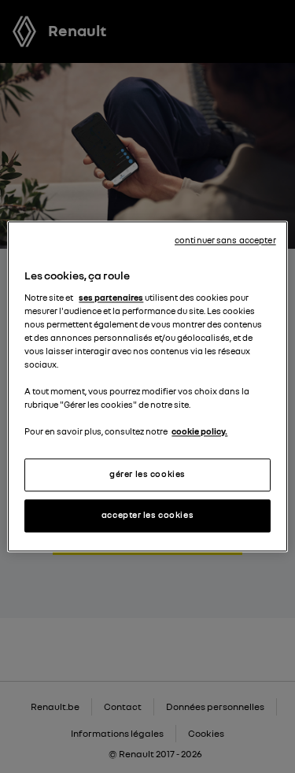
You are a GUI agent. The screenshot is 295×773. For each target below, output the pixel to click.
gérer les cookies (147, 474)
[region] (147, 386)
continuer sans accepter (225, 240)
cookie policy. (199, 432)
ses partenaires (111, 297)
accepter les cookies (147, 515)
